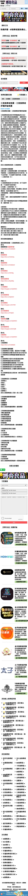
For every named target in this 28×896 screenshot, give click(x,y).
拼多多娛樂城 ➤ (21, 819)
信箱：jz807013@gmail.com (15, 887)
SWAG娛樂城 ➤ (21, 809)
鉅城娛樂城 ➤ (8, 789)
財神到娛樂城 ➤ (8, 796)
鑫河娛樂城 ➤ (8, 823)
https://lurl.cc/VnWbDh (8, 249)
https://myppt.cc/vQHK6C (9, 289)
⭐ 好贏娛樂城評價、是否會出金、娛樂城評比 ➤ (13, 708)
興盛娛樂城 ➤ (21, 826)
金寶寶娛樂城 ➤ (8, 763)
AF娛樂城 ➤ (7, 803)
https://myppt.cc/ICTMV (8, 305)
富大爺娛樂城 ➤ (8, 812)
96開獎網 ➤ (7, 839)
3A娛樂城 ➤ (20, 806)
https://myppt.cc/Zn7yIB (8, 329)
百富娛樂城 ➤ (21, 800)
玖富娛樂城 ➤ (21, 803)
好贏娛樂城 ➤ (8, 829)
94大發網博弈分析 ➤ (10, 874)
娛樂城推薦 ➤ (8, 857)
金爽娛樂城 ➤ (21, 777)
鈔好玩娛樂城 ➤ (8, 759)
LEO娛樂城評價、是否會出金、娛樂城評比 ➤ (14, 748)
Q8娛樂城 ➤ (20, 772)
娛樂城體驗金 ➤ (8, 859)
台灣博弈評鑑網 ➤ (9, 871)
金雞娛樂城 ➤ (21, 789)
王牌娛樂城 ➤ (21, 792)
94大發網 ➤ (7, 842)
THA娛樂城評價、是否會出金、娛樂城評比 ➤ (14, 734)
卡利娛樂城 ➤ (21, 766)
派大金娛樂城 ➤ (21, 759)
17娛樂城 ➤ (20, 774)
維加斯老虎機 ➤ (8, 806)
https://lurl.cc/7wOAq (7, 257)
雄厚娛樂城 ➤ (8, 816)
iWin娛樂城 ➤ (20, 783)
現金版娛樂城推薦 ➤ (10, 868)
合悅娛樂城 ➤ (8, 792)
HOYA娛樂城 (4, 255)
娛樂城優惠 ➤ (8, 862)
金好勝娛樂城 (5, 327)
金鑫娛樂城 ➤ (21, 823)
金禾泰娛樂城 (5, 295)
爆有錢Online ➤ (21, 816)
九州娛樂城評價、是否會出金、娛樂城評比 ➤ (14, 726)
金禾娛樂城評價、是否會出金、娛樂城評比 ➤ (14, 721)
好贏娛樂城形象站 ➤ (10, 854)
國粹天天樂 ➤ (21, 769)
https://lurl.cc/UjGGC (7, 297)
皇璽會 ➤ (19, 780)
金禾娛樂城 (4, 303)
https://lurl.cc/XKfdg (7, 273)
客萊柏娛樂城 (5, 279)
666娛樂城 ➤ (20, 763)
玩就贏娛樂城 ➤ (21, 812)
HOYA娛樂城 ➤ (7, 848)
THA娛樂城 (3, 319)
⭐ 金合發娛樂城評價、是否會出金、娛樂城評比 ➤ (14, 717)
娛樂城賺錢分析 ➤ (9, 865)
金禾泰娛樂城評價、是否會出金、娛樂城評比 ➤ (13, 739)
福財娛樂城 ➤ (8, 780)
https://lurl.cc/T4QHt (7, 313)
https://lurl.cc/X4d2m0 (8, 265)
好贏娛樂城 (10, 247)
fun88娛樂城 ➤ (21, 786)
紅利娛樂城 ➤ (8, 800)
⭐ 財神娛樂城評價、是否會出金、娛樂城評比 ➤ (13, 712)
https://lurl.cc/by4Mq (7, 281)
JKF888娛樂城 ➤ (8, 819)
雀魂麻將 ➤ (7, 826)
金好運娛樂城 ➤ (8, 784)
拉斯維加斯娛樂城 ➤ (21, 796)
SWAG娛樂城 (4, 263)
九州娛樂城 (4, 287)
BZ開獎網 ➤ (7, 877)
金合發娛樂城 (5, 311)
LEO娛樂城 (3, 335)
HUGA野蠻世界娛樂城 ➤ (7, 775)
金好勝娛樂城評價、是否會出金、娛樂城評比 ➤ (13, 743)
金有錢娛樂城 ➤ (8, 769)
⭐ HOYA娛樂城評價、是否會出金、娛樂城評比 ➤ (13, 703)
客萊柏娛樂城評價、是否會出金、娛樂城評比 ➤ (13, 730)
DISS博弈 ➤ (6, 845)
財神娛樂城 (4, 271)
